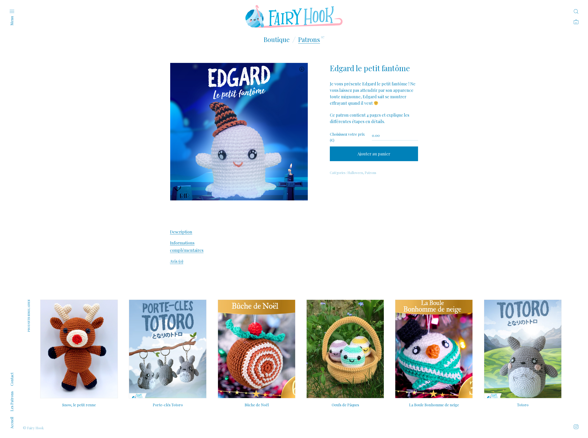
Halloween (355, 173)
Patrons (309, 39)
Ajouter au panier (373, 154)
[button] (302, 69)
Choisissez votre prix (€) (347, 137)
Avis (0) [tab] (176, 261)
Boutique (277, 39)
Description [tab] (181, 232)
